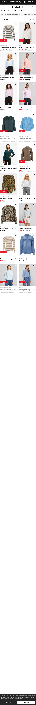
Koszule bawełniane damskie (10, 14)
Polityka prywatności (16, 698)
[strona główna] (17, 7)
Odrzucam (9, 702)
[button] (17, 2)
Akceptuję (27, 702)
